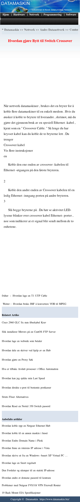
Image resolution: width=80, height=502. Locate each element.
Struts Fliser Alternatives (15, 397)
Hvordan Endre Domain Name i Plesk (23, 440)
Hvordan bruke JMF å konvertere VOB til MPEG (40, 304)
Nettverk (34, 14)
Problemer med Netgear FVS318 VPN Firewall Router (32, 485)
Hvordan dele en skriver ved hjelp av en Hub (27, 350)
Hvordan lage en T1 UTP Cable (30, 295)
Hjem (6, 14)
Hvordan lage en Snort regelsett (19, 463)
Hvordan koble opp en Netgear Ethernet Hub (26, 425)
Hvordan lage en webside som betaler (22, 341)
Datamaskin (11, 30)
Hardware (19, 14)
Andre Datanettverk (52, 30)
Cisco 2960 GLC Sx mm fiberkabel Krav (24, 322)
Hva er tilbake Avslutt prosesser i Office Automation (30, 369)
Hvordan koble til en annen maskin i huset (25, 433)
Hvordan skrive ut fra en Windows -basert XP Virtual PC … (35, 455)
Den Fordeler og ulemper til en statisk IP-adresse (28, 470)
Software (71, 14)
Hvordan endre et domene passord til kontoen (27, 477)
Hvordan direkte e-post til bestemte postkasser (27, 387)
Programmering (53, 14)
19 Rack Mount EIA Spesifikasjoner (21, 492)
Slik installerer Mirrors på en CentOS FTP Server (29, 331)
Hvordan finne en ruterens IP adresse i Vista (26, 448)
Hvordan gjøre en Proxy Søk (18, 359)
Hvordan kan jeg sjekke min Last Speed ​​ (24, 378)
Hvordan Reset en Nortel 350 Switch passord (26, 406)
